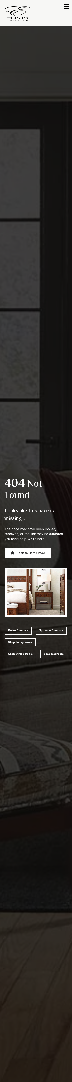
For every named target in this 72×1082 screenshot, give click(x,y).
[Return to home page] (17, 13)
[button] (28, 553)
